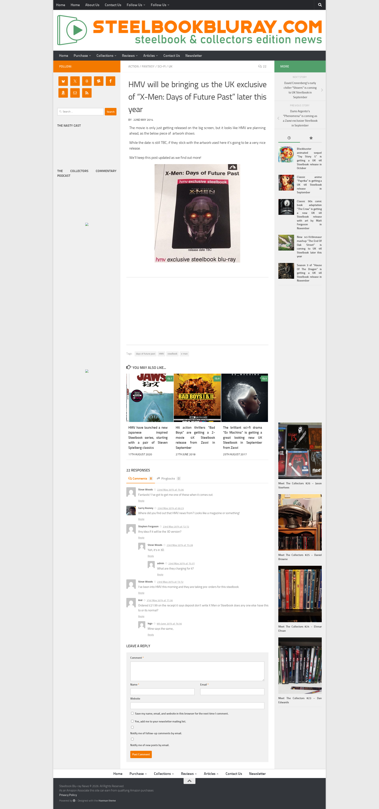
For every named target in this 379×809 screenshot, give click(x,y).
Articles (149, 55)
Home (60, 5)
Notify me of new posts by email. (149, 745)
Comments (142, 478)
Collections (105, 55)
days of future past (145, 353)
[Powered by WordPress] (74, 800)
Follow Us (134, 5)
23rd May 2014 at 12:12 (176, 526)
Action (133, 66)
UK (170, 66)
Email (204, 684)
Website (135, 698)
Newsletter (193, 55)
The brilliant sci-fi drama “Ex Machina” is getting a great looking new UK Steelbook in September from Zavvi (242, 438)
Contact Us (113, 5)
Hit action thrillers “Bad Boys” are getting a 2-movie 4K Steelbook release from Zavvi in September (195, 438)
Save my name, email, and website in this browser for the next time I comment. (181, 713)
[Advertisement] (197, 311)
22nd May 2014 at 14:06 (170, 489)
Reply (141, 500)
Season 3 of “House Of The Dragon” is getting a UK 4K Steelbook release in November (309, 273)
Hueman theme (107, 800)
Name (134, 684)
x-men (184, 353)
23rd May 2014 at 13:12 (170, 581)
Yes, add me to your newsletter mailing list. (160, 721)
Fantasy (148, 66)
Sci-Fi (162, 66)
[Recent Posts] (289, 138)
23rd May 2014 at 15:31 (181, 563)
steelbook (172, 353)
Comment (137, 657)
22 (264, 66)
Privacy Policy (68, 795)
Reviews (128, 55)
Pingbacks (170, 478)
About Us (92, 5)
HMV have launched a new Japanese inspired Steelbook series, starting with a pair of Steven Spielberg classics (148, 438)
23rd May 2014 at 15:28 (180, 545)
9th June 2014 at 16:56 (169, 623)
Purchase (81, 55)
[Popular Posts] (311, 138)
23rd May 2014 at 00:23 (171, 508)
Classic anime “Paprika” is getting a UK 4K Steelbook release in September (309, 184)
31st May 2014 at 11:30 (160, 600)
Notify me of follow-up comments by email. (156, 733)
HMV (161, 353)
